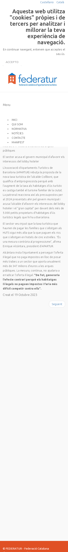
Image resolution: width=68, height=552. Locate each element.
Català (60, 2)
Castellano (47, 2)
